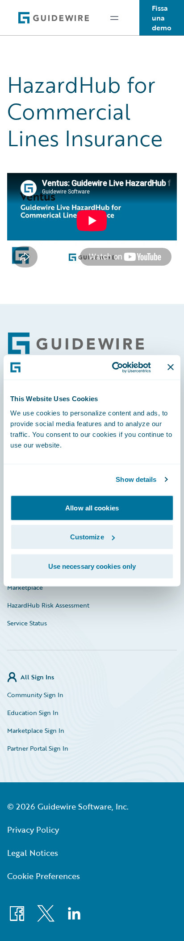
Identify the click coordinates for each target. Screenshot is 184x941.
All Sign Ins (37, 677)
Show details (136, 479)
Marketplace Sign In (35, 730)
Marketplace (25, 587)
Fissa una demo (161, 18)
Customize (87, 537)
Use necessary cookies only (92, 566)
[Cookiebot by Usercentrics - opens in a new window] (114, 367)
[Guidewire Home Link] (76, 343)
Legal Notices (32, 853)
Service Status (27, 623)
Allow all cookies (92, 507)
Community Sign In (35, 694)
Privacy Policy (33, 829)
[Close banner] (170, 367)
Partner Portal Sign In (37, 748)
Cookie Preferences (43, 876)
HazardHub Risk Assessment (48, 605)
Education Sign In (33, 712)
